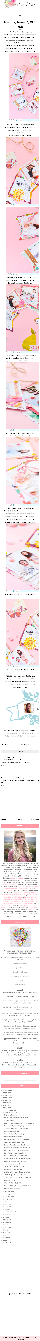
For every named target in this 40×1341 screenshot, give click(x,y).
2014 (5, 1227)
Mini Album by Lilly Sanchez (13, 1169)
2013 (5, 1230)
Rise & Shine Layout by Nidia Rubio (15, 1156)
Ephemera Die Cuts (19, 516)
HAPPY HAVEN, (19, 893)
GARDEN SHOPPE (10, 897)
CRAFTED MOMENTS (32, 886)
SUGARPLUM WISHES (19, 895)
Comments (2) (26, 744)
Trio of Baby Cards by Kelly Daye (14, 1175)
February (9, 1211)
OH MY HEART (18, 903)
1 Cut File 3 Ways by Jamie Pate (14, 1142)
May (6, 1204)
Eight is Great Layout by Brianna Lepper (17, 1147)
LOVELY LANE (27, 888)
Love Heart (29, 436)
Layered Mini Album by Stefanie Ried (16, 1117)
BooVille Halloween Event (21, 1007)
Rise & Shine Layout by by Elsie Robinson (17, 1186)
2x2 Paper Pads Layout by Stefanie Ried (17, 1172)
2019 (5, 1108)
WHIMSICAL (25, 901)
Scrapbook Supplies (20, 963)
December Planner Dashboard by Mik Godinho (19, 1123)
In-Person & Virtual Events (20, 976)
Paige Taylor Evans (11, 1338)
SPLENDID (19, 897)
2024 (5, 1095)
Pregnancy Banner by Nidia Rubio (14, 1115)
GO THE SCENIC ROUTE (18, 899)
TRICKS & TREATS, (30, 893)
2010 (5, 1237)
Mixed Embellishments (19, 514)
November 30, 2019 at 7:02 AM (12, 759)
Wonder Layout (9, 1120)
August (8, 1196)
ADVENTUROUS (6, 895)
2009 (5, 1240)
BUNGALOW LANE (30, 897)
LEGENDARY (6, 891)
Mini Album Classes (20, 972)
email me (4, 1041)
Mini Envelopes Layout (11, 1131)
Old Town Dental (16, 878)
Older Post (34, 820)
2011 (5, 1235)
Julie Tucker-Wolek (8, 757)
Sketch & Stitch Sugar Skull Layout (15, 1183)
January (8, 1214)
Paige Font (14, 684)
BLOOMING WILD (33, 895)
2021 (5, 1103)
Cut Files (20, 980)
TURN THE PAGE (8, 903)
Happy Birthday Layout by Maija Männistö (17, 1126)
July (7, 1199)
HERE (29, 1003)
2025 (5, 1093)
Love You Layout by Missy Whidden (15, 1153)
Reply (3, 765)
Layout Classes (20, 968)
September (9, 1194)
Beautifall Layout (9, 1180)
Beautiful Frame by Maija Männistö (15, 1161)
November (9, 1112)
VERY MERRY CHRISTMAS (13, 888)
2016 (5, 1222)
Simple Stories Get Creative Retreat (26, 1001)
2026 (5, 1090)
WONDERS (6, 899)
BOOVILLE (20, 886)
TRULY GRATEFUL (7, 901)
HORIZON (17, 901)
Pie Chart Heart (18, 436)
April (7, 1206)
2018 (5, 1217)
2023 (5, 1098)
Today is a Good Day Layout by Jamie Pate (18, 1177)
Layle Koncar (8, 1055)
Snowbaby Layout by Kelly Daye (14, 1134)
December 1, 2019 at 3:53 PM (11, 775)
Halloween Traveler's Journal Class (16, 1026)
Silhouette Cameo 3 (29, 681)
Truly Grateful (27, 130)
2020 (5, 1105)
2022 (5, 1100)
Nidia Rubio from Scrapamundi (23, 34)
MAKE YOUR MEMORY (10, 884)
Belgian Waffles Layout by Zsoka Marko (17, 1139)
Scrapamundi (23, 730)
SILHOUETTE (34, 907)
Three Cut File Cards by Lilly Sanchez (16, 1128)
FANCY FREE (6, 905)
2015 (5, 1225)
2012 (5, 1232)
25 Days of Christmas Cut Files (14, 1166)
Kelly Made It (5, 773)
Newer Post (6, 820)
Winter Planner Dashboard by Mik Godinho (17, 1158)
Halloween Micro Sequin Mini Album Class (16, 1032)
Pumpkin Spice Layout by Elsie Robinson (17, 1145)
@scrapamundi (12, 733)
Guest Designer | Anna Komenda (14, 1164)
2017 (5, 1220)
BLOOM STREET (32, 899)
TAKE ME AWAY (29, 903)
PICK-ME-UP (33, 901)
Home (20, 820)
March (8, 1209)
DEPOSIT (34, 992)
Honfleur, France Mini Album (13, 1136)
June (7, 1202)
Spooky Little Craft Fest (25, 1013)
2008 (5, 1242)
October (8, 1191)
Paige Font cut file (27, 355)
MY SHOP (32, 909)
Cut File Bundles (20, 985)
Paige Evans (24, 1053)
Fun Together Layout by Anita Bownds (16, 1150)
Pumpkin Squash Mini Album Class (14, 1020)
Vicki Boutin (33, 1053)
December (9, 1110)
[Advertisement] (20, 1267)
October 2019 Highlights (12, 1188)
